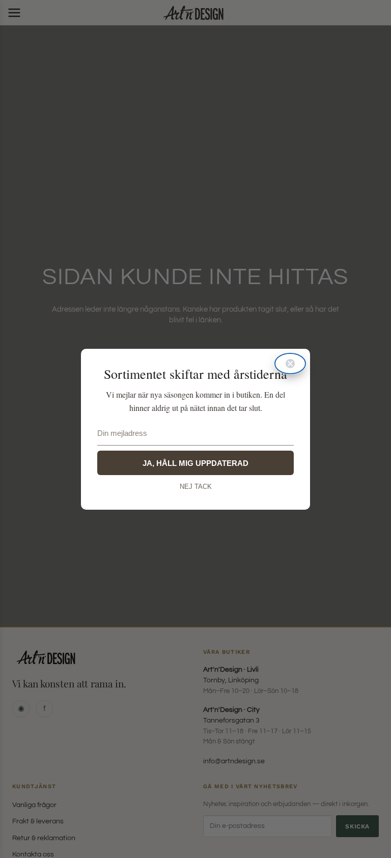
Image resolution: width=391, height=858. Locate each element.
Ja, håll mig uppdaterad (195, 463)
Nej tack (196, 486)
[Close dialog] (290, 363)
